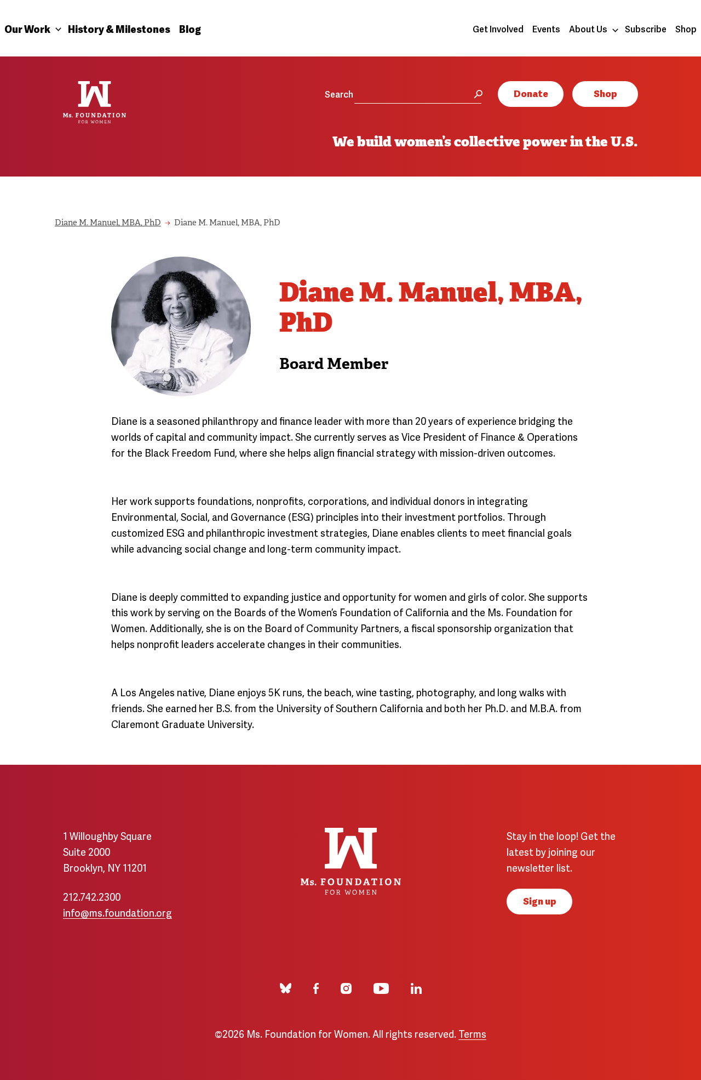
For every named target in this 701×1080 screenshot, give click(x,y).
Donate (531, 93)
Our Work (27, 28)
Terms (472, 1033)
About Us (588, 28)
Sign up (539, 900)
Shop (686, 28)
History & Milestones (119, 28)
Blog (190, 28)
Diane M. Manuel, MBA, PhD (108, 223)
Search (339, 93)
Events (546, 28)
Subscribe (645, 28)
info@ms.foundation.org (117, 912)
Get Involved (498, 28)
